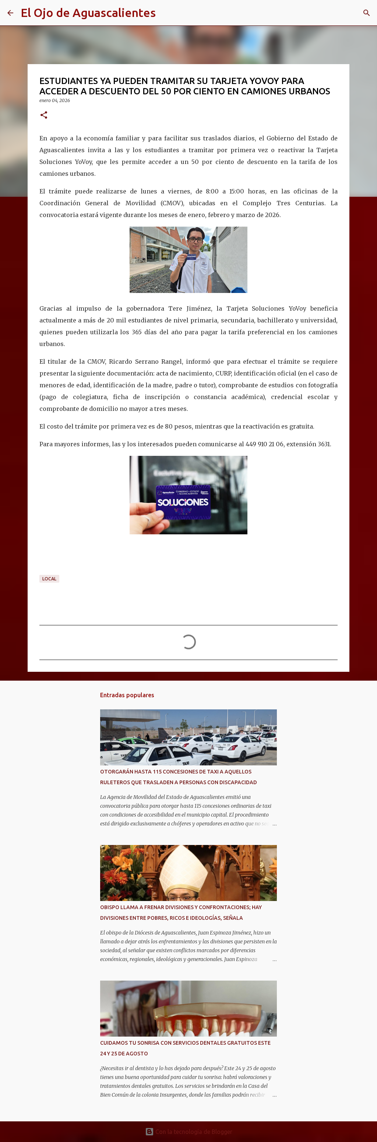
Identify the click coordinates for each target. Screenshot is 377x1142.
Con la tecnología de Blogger (193, 1131)
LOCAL (49, 578)
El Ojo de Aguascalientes (88, 12)
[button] (43, 116)
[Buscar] (166, 13)
